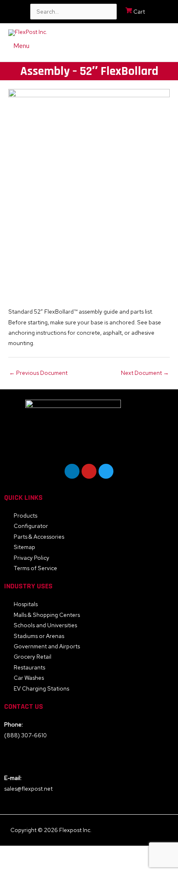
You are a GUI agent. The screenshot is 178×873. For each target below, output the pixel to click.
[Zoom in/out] (15, 852)
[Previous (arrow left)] (15, 866)
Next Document (145, 373)
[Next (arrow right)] (48, 866)
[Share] (81, 852)
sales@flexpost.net (28, 788)
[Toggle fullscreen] (48, 852)
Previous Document (38, 373)
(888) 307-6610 (25, 735)
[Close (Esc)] (114, 852)
